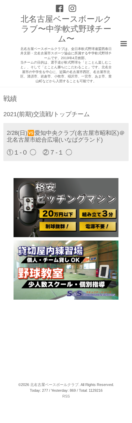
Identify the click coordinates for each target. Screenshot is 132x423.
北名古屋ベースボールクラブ (54, 385)
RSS (66, 396)
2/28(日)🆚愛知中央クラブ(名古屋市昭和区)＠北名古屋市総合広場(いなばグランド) (66, 136)
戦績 (10, 98)
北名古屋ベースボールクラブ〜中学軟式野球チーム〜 (66, 28)
